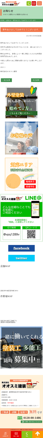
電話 (27, 436)
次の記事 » (36, 80)
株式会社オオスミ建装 (16, 429)
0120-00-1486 (6, 397)
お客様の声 (5, 436)
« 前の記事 (6, 80)
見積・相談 (16, 436)
